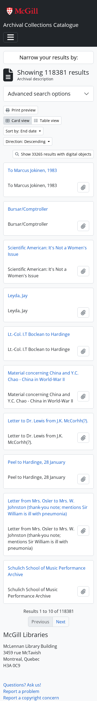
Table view (49, 120)
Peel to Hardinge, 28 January (36, 462)
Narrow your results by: (48, 57)
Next (60, 622)
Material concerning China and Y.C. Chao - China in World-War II (43, 376)
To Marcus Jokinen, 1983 (32, 170)
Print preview (23, 110)
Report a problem (21, 691)
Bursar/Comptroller (28, 209)
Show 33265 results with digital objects (55, 154)
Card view (20, 120)
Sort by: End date (22, 131)
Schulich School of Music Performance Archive (46, 571)
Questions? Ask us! (22, 685)
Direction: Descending (26, 141)
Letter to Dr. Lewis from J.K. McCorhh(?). (48, 421)
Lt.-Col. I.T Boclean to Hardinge (39, 334)
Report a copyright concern (31, 698)
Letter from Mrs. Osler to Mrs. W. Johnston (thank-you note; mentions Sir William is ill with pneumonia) (48, 507)
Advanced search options (39, 93)
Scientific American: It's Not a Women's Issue (47, 251)
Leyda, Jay (17, 296)
